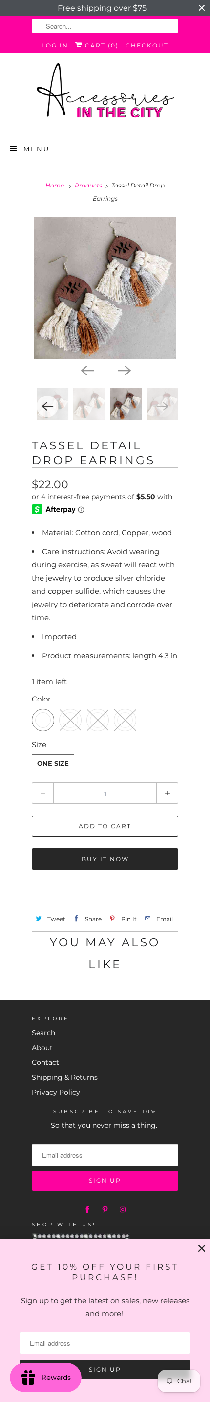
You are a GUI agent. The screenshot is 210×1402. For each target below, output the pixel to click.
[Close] (201, 1248)
